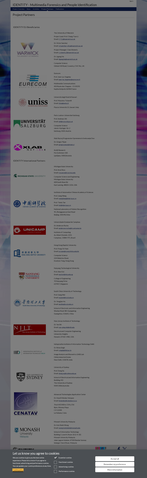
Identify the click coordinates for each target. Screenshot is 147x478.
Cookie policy (18, 470)
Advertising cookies (66, 467)
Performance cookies (66, 471)
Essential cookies (65, 458)
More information (114, 470)
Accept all (115, 459)
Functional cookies (65, 462)
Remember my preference (115, 464)
